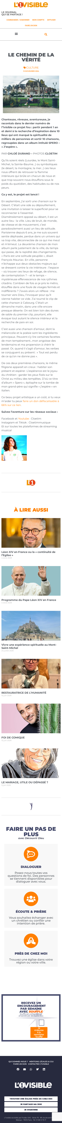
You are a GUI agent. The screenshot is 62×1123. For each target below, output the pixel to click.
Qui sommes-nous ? (18, 1061)
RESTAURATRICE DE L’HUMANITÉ (23, 692)
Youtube (23, 418)
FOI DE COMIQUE (13, 737)
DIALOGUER (31, 867)
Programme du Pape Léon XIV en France (28, 600)
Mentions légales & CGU (41, 1061)
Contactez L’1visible (38, 1064)
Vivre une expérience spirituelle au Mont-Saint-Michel (29, 646)
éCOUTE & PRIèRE (31, 912)
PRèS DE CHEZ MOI (31, 954)
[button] (16, 33)
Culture (32, 67)
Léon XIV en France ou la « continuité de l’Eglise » (28, 553)
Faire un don (20, 1064)
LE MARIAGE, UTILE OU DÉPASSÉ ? (24, 782)
